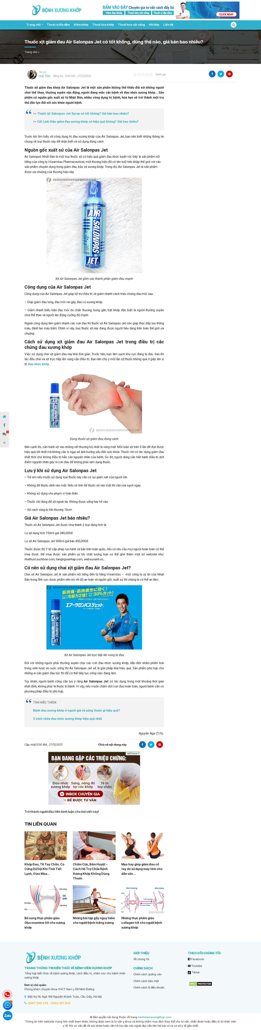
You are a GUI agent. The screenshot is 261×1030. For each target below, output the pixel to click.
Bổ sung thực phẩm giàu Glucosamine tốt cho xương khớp (44, 922)
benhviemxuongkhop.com (154, 1017)
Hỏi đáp (154, 24)
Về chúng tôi (141, 959)
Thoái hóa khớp (103, 24)
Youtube (196, 966)
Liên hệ (168, 24)
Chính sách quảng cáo (147, 974)
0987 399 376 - (39, 1003)
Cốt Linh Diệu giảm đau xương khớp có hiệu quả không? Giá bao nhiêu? (88, 121)
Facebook (197, 959)
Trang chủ (33, 24)
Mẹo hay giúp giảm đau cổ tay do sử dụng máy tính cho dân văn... (141, 869)
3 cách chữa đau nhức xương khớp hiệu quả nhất (67, 719)
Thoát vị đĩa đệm (58, 24)
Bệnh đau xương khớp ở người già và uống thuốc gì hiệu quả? (76, 710)
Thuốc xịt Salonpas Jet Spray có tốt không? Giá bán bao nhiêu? (83, 113)
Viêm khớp (81, 24)
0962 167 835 (61, 1003)
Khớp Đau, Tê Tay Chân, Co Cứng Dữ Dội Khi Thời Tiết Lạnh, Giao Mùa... (44, 869)
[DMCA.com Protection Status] (200, 984)
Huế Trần (44, 76)
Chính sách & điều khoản (148, 987)
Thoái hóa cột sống (131, 24)
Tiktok (195, 972)
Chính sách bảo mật (146, 981)
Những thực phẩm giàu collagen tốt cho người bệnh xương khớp (141, 922)
